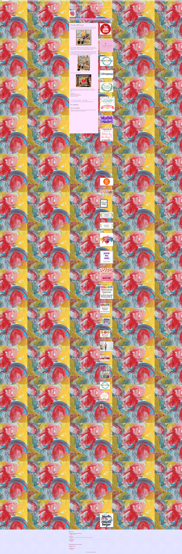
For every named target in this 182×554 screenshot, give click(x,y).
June (109, 473)
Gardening (108, 159)
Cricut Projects (107, 154)
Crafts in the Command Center (86, 4)
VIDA (103, 173)
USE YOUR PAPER (107, 172)
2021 (109, 484)
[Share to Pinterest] (86, 100)
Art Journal (108, 147)
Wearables (111, 173)
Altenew (105, 147)
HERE (92, 49)
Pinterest (108, 166)
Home (71, 19)
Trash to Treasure (110, 171)
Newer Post (71, 135)
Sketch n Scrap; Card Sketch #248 (111, 437)
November (110, 412)
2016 (109, 491)
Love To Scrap (104, 163)
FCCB (110, 158)
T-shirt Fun (110, 449)
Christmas (111, 152)
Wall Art (106, 173)
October (110, 415)
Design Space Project (109, 157)
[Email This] (83, 100)
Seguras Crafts (111, 169)
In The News (106, 160)
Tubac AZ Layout (110, 424)
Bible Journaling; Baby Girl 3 (111, 447)
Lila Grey (109, 162)
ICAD (103, 160)
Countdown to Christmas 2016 (103, 153)
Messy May (108, 163)
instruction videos (78, 101)
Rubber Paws (104, 168)
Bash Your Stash (104, 148)
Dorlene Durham (102, 410)
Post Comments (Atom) (76, 137)
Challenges (101, 152)
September (110, 416)
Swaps (105, 171)
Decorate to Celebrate (102, 157)
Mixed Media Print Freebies (80, 19)
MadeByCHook (72, 539)
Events (104, 19)
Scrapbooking (83, 101)
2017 (109, 490)
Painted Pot (110, 422)
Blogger (95, 552)
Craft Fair (108, 153)
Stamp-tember (102, 171)
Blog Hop (111, 149)
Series (101, 170)
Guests (100, 160)
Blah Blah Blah (107, 149)
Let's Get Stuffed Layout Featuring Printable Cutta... (110, 430)
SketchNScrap (106, 170)
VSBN (104, 173)
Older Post (96, 135)
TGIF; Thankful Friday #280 (111, 458)
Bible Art (111, 148)
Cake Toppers (106, 150)
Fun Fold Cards (104, 159)
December (110, 410)
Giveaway (111, 159)
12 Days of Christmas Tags (105, 146)
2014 (109, 494)
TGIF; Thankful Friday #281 (111, 444)
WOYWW (101, 174)
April (110, 476)
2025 (109, 406)
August (110, 418)
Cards (106, 151)
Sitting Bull (71, 540)
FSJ (100, 159)
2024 (109, 407)
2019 (109, 487)
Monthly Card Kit (90, 19)
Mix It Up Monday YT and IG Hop (111, 455)
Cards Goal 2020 (110, 151)
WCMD (109, 173)
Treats (100, 172)
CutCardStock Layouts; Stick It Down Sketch (110, 441)
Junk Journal (102, 162)
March (110, 478)
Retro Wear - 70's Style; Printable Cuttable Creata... (110, 462)
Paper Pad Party (102, 166)
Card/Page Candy (102, 151)
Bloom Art (101, 150)
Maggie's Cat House (73, 546)
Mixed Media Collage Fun (111, 434)
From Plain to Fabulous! (110, 465)
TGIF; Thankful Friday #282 (111, 426)
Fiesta (112, 158)
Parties (106, 166)
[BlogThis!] (84, 100)
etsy (107, 158)
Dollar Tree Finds (104, 158)
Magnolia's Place (72, 548)
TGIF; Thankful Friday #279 (111, 467)
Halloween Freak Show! (73, 534)
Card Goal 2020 (110, 150)
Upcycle (103, 172)
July (109, 472)
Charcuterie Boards (106, 152)
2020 (109, 485)
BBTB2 (108, 148)
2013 (109, 495)
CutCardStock (74, 101)
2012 (109, 497)
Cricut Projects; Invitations (106, 155)
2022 (109, 482)
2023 (109, 409)
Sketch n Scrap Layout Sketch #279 (111, 452)
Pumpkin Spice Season (111, 420)
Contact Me (98, 19)
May (109, 475)
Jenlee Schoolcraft (110, 161)
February (110, 479)
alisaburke (71, 536)
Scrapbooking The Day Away (89, 101)
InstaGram (111, 160)
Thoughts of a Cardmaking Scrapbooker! (76, 533)
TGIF (107, 171)
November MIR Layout (111, 470)
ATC (110, 147)
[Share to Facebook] (85, 100)
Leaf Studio (105, 162)
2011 (109, 498)
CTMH (106, 156)
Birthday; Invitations (102, 149)
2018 (109, 488)
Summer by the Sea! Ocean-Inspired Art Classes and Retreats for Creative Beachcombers (81, 537)
